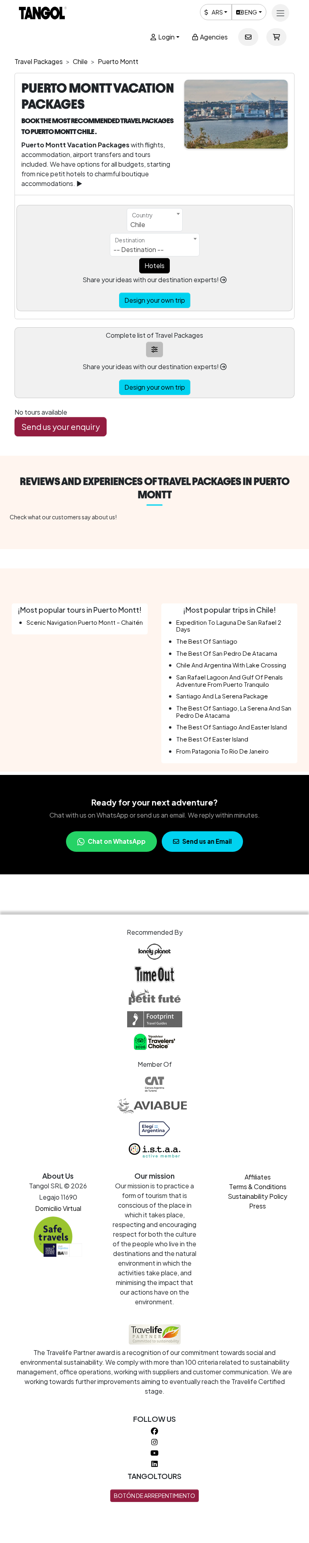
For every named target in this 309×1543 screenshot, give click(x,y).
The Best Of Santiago (206, 641)
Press (257, 1206)
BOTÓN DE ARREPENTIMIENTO (154, 1495)
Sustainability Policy (257, 1196)
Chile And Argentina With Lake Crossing (231, 665)
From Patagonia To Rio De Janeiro (222, 751)
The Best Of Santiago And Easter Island (231, 727)
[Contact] (248, 37)
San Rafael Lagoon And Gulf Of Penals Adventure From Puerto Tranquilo (229, 680)
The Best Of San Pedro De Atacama (226, 653)
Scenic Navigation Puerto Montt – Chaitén (85, 622)
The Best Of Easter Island (212, 739)
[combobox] (155, 219)
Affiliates (258, 1177)
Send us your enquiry (60, 426)
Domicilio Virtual (58, 1208)
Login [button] (166, 37)
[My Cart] (276, 37)
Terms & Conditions (257, 1186)
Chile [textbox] (137, 224)
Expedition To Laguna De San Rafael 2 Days (228, 626)
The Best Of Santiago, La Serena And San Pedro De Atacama (233, 711)
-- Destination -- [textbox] (138, 249)
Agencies (213, 37)
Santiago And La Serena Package (222, 696)
